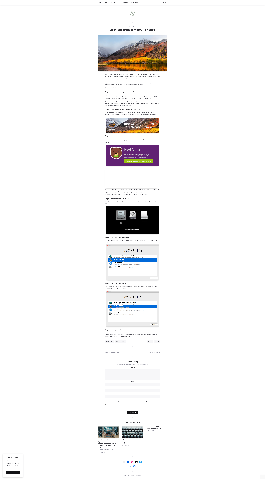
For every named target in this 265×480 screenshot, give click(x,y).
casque (109, 449)
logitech (116, 451)
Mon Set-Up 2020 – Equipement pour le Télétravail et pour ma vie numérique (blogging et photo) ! (107, 443)
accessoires (101, 449)
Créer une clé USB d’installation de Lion (153, 428)
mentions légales (133, 475)
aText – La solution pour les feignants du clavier (132, 441)
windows (127, 445)
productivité (131, 443)
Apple (148, 430)
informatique (109, 341)
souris (100, 452)
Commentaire (132, 367)
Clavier (113, 449)
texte (124, 445)
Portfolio (113, 2)
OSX (123, 341)
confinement (101, 451)
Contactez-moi (135, 2)
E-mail (132, 387)
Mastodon (140, 475)
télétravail (104, 452)
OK (13, 473)
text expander (137, 443)
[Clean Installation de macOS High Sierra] (132, 53)
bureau (105, 449)
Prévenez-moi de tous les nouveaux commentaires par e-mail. (132, 401)
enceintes (106, 451)
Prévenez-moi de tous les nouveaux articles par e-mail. (132, 407)
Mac (117, 341)
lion (151, 430)
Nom (132, 381)
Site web (132, 394)
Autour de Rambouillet (123, 2)
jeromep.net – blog (103, 2)
